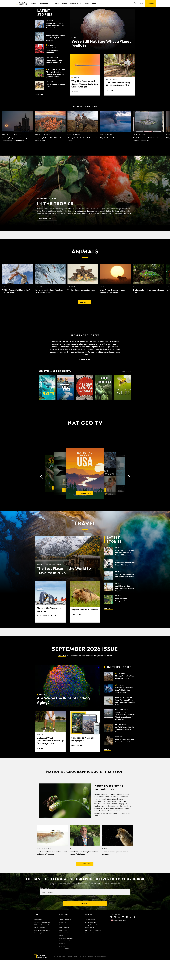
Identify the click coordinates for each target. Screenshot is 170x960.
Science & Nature (75, 3)
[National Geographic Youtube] (123, 916)
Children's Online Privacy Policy (42, 925)
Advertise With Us (64, 949)
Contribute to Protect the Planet (94, 933)
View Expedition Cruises (48, 616)
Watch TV (62, 935)
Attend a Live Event (65, 919)
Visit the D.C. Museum (65, 933)
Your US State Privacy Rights (42, 922)
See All (107, 749)
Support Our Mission (65, 941)
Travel (57, 3)
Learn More (76, 745)
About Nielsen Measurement (42, 930)
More (94, 3)
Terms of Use (37, 917)
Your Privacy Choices (39, 933)
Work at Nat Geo (89, 927)
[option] (17, 126)
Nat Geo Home (63, 917)
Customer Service (90, 919)
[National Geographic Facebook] (115, 916)
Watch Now (85, 359)
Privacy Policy (38, 919)
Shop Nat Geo (63, 930)
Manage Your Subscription (92, 925)
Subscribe (62, 655)
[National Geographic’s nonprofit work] (85, 800)
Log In (141, 3)
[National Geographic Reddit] (134, 916)
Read (76, 91)
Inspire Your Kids (64, 927)
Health (64, 3)
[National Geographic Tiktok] (130, 916)
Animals (33, 3)
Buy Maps (62, 925)
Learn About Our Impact (66, 938)
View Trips (76, 614)
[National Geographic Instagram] (111, 916)
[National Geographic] (21, 3)
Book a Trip (62, 922)
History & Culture (45, 3)
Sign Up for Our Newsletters (93, 930)
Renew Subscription (90, 922)
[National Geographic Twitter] (119, 916)
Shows (87, 3)
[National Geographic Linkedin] (127, 916)
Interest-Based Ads (39, 927)
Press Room (62, 946)
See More (39, 94)
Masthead (62, 943)
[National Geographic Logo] (40, 958)
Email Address (44, 888)
